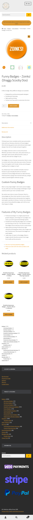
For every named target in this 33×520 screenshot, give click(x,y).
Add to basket (13, 105)
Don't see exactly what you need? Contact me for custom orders (16, 22)
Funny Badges (15, 28)
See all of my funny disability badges (14, 244)
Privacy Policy (5, 511)
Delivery (4, 380)
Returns (4, 382)
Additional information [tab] (8, 127)
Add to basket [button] (8, 282)
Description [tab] (5, 123)
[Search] (28, 15)
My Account (5, 517)
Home (5, 28)
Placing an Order (6, 378)
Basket (25, 516)
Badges (9, 28)
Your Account (5, 376)
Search (4, 453)
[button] (29, 36)
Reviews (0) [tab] (5, 132)
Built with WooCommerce (17, 511)
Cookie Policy (5, 384)
